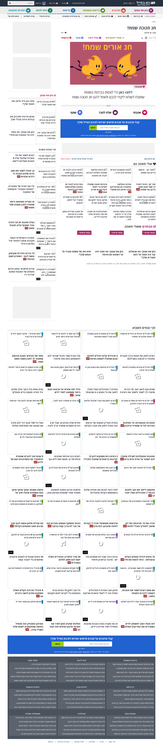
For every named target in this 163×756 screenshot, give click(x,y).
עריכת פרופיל (44, 16)
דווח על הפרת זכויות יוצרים (82, 159)
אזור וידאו (128, 3)
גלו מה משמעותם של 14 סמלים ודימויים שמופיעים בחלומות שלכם (35, 695)
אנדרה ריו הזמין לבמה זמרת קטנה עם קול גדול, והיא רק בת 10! (134, 707)
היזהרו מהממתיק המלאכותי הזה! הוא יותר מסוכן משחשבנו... (134, 668)
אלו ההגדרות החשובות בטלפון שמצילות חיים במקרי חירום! (86, 721)
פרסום (50, 741)
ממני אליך (119, 263)
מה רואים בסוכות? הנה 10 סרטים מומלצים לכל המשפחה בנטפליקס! (132, 726)
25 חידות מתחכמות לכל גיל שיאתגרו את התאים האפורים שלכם (36, 672)
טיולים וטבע (106, 16)
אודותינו (92, 741)
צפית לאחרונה (29, 16)
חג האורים (97, 263)
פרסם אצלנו (77, 3)
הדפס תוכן (148, 159)
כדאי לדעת (42, 10)
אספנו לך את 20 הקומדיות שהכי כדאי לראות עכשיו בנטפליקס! (134, 717)
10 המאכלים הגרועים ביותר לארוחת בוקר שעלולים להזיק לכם (134, 680)
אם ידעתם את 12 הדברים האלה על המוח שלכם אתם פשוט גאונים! (83, 734)
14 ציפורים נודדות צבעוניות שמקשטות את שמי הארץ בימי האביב (84, 695)
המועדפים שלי (13, 16)
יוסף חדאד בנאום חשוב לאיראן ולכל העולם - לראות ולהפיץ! (37, 726)
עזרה (64, 3)
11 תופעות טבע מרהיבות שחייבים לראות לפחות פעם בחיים (86, 707)
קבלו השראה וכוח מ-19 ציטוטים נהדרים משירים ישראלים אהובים (133, 721)
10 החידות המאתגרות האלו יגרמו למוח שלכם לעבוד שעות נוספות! (35, 680)
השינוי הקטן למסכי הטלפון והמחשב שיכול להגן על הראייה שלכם (84, 726)
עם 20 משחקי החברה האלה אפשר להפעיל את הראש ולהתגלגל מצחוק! (33, 676)
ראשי (154, 21)
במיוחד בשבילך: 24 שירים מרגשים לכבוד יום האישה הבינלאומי (134, 734)
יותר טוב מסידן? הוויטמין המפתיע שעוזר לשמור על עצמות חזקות (133, 664)
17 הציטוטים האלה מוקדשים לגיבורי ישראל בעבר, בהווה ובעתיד (35, 717)
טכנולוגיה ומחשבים (69, 16)
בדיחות (67, 10)
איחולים (132, 263)
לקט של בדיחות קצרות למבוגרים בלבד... (43, 664)
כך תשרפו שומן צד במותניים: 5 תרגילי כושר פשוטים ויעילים (37, 721)
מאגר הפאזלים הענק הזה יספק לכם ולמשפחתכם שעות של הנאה (35, 668)
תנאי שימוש (113, 135)
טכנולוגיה (82, 713)
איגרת (104, 263)
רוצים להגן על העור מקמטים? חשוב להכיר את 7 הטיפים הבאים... (84, 676)
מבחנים (147, 226)
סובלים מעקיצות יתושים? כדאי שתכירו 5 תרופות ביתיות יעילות (85, 672)
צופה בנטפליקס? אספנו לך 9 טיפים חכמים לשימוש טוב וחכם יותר (84, 730)
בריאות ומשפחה (91, 10)
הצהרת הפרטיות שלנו (102, 135)
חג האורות (111, 263)
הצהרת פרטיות (64, 741)
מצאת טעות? (65, 159)
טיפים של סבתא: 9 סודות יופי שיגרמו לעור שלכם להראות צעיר (85, 668)
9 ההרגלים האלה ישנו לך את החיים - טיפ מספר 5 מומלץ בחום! (134, 695)
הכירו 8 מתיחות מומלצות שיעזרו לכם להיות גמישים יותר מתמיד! (36, 730)
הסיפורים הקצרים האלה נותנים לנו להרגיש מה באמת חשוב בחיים (35, 707)
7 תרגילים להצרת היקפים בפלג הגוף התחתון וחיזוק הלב (38, 734)
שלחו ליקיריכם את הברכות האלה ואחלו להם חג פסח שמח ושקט (36, 691)
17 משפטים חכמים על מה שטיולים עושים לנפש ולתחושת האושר (84, 691)
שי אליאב (148, 32)
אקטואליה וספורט (32, 713)
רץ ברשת (136, 16)
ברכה (138, 263)
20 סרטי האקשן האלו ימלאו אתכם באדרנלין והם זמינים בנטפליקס (133, 730)
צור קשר (52, 3)
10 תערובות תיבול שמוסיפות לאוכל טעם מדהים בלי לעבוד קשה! (133, 676)
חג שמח (126, 263)
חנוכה (143, 263)
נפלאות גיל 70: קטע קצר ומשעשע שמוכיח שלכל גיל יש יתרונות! (133, 691)
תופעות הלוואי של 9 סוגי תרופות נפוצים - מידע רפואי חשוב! (135, 672)
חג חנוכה (89, 263)
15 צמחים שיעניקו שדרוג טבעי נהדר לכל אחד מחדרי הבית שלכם (84, 699)
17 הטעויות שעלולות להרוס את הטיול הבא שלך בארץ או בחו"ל (85, 703)
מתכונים (116, 10)
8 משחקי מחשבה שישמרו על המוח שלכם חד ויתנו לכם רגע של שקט (83, 717)
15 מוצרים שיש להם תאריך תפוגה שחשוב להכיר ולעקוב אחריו (85, 680)
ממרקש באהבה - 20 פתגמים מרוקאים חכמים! (139, 699)
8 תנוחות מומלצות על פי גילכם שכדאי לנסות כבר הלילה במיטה (85, 664)
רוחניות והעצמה (17, 10)
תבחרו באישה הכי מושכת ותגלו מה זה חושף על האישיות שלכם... (35, 703)
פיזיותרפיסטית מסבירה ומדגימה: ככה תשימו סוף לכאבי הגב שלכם (133, 703)
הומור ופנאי (122, 16)
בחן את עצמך (141, 10)
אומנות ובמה (89, 16)
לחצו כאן (125, 92)
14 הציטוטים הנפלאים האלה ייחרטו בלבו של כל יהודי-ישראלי (37, 699)
